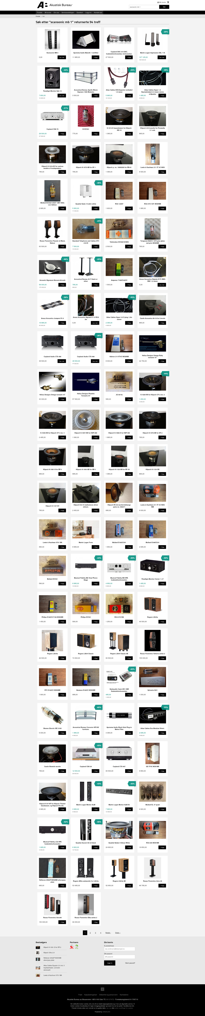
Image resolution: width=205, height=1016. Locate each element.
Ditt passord (108, 954)
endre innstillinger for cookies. (124, 1008)
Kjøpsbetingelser (90, 994)
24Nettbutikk (106, 1012)
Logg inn (88, 12)
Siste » (117, 932)
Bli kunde (48, 12)
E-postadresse (109, 946)
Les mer (109, 1008)
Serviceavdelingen (68, 12)
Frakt (80, 994)
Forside (39, 12)
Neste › (108, 932)
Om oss (56, 12)
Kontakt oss (98, 12)
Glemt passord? (130, 963)
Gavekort (80, 12)
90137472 (110, 999)
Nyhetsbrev (124, 994)
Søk (164, 7)
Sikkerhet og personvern (108, 994)
